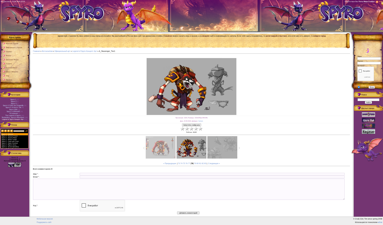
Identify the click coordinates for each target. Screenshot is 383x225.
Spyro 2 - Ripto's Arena (9, 145)
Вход (28, 25)
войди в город (319, 36)
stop (5, 130)
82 (203, 163)
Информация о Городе (14, 47)
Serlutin (200, 121)
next (11, 130)
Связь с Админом (12, 71)
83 (205, 163)
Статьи (9, 51)
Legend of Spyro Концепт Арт (84, 51)
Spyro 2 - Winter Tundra (9, 139)
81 (200, 163)
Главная (9, 19)
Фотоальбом (47, 51)
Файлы (8, 55)
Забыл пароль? (369, 89)
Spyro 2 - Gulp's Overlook (10, 143)
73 (179, 163)
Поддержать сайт (44, 222)
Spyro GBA (13, 109)
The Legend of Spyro (12, 115)
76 (187, 163)
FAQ (7, 76)
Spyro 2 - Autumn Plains (9, 138)
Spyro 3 (13, 103)
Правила (9, 80)
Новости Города (12, 43)
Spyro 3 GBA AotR (13, 111)
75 (184, 163)
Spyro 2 (13, 101)
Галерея (9, 63)
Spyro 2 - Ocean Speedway (10, 147)
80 (198, 163)
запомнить (364, 87)
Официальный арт (62, 51)
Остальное (13, 113)
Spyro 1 (13, 99)
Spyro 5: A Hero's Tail (13, 107)
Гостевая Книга (11, 67)
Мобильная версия (45, 219)
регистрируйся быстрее (276, 36)
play (2, 130)
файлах (168, 36)
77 (189, 163)
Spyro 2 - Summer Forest (10, 136)
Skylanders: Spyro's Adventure (13, 117)
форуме (205, 36)
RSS (380, 1)
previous (8, 130)
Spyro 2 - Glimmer (7, 134)
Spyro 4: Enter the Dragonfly (13, 105)
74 (181, 163)
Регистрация (18, 22)
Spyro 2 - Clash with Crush (10, 141)
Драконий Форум (12, 59)
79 (195, 163)
